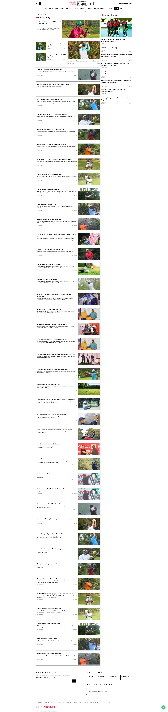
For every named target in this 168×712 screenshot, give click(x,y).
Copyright (75, 702)
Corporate (40, 702)
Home (38, 14)
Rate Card (53, 702)
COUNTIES (51, 8)
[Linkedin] (114, 677)
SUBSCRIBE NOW (123, 3)
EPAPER (116, 8)
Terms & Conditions (94, 702)
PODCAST (111, 8)
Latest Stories (110, 15)
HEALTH (71, 8)
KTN (106, 8)
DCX (63, 702)
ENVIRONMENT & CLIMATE (99, 8)
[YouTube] (126, 677)
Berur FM (97, 11)
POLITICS (56, 8)
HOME (46, 8)
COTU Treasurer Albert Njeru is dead (112, 48)
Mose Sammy (43, 14)
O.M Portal (68, 702)
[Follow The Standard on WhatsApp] (163, 707)
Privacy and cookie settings (104, 702)
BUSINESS (62, 8)
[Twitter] (103, 677)
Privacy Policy (85, 702)
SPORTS (76, 8)
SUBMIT (74, 681)
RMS (80, 702)
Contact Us (46, 702)
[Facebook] (91, 677)
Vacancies (59, 702)
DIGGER (121, 8)
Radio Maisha (79, 11)
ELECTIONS (90, 8)
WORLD (66, 8)
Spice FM (88, 11)
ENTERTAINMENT (83, 8)
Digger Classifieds (95, 691)
